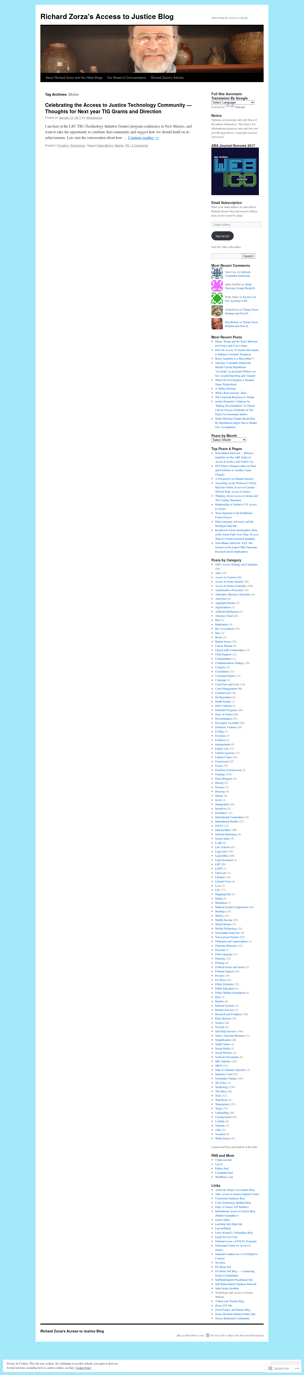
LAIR (218, 843)
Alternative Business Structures (233, 594)
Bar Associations (224, 628)
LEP (217, 864)
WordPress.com (224, 1177)
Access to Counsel (225, 577)
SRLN (219, 1065)
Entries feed (221, 1168)
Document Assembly (227, 723)
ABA (218, 573)
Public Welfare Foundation (230, 992)
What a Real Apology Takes (231, 393)
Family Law (222, 748)
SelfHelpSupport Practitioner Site (234, 1279)
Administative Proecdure (229, 590)
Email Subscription (226, 202)
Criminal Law (223, 693)
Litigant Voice (223, 881)
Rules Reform (223, 1018)
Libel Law (221, 873)
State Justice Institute (227, 1288)
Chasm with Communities (229, 650)
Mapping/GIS (223, 894)
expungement (222, 744)
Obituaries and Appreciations (231, 941)
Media (218, 898)
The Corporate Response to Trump (234, 397)
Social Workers (223, 1052)
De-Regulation (223, 697)
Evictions (220, 735)
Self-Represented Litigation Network (235, 1284)
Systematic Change (226, 1078)
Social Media (222, 1048)
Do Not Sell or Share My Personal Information (237, 1335)
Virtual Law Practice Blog (229, 1301)
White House (222, 1138)
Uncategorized (223, 1117)
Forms (219, 765)
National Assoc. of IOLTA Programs (236, 1241)
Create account (223, 1160)
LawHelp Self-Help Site (228, 1224)
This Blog (220, 1091)
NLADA (220, 1262)
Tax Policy (221, 1082)
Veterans (220, 1125)
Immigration (222, 804)
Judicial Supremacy (226, 834)
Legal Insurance (224, 860)
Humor (219, 795)
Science (219, 1022)
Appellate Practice (225, 603)
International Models (226, 821)
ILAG (218, 800)
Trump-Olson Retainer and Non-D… (241, 311)
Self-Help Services (225, 1031)
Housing (220, 791)
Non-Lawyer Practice (227, 937)
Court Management (226, 688)
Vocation (220, 1134)
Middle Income (223, 920)
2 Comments (140, 145)
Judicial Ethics (223, 830)
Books (219, 637)
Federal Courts (223, 757)
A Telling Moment (225, 388)
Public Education (224, 988)
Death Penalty (223, 701)
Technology (77, 145)
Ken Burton (231, 322)
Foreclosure (221, 761)
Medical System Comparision (231, 907)
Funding (63, 145)
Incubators (221, 813)
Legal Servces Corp (226, 1237)
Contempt (220, 680)
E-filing (219, 731)
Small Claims (222, 1044)
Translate (240, 107)
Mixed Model (223, 924)
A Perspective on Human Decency (234, 478)
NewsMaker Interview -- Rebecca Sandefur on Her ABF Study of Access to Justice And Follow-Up (234, 457)
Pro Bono (220, 980)
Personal (220, 950)
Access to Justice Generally (230, 586)
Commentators (223, 658)
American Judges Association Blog (235, 1190)
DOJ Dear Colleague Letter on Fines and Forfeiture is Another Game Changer (235, 470)
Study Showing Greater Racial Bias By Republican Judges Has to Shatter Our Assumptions (236, 422)
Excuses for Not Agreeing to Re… (240, 299)
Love (218, 885)
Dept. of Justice (224, 714)
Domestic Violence (226, 727)
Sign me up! (222, 236)
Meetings (220, 911)
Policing (219, 962)
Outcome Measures (226, 945)
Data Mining (105, 145)
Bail (217, 620)
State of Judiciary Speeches (230, 1070)
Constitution (222, 671)
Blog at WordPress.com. (190, 1335)
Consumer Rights (225, 676)
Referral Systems (224, 1005)
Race (218, 997)
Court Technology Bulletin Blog (233, 1202)
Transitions (221, 1100)
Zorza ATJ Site (223, 1305)
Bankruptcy (221, 624)
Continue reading (143, 137)
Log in (219, 1164)
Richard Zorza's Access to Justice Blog (107, 16)
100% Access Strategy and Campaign (236, 564)
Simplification (223, 1040)
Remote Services (224, 1010)
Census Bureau (223, 646)
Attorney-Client (224, 616)
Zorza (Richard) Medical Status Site (235, 1314)
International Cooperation (229, 817)
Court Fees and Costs (227, 684)
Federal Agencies (225, 753)
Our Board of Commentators (126, 77)
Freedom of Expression (228, 770)
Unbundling (222, 1112)
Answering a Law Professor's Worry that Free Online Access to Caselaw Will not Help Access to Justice (235, 487)
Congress (220, 667)
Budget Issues (223, 641)
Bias (217, 633)
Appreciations (223, 607)
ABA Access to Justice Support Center (237, 1194)
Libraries (220, 877)
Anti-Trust (221, 598)
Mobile (119, 145)
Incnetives (221, 808)
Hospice (219, 787)
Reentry (219, 1001)
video (218, 1130)
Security (219, 1027)
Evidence (220, 740)
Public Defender (224, 984)
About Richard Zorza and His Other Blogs (74, 77)
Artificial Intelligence (227, 611)
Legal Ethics (222, 855)
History (219, 783)
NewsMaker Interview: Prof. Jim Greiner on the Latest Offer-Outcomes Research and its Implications (236, 547)
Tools (218, 1095)
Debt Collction (223, 705)
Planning (220, 958)
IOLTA (219, 825)
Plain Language (224, 954)
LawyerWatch (223, 1228)
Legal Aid (220, 851)
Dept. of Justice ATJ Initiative (232, 1207)
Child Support (223, 654)
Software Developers (227, 1057)
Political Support (224, 971)
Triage (218, 1108)
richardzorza (94, 117)
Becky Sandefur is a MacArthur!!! (234, 358)
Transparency (222, 1104)
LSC (217, 890)
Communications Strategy (229, 663)
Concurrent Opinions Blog (230, 1198)
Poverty (219, 975)
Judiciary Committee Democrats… (239, 274)
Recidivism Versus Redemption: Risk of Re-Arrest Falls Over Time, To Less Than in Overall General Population (237, 534)
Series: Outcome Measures (230, 1035)
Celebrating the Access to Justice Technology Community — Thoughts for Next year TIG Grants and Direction (118, 108)
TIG (127, 145)
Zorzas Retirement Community (232, 1318)
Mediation (221, 903)
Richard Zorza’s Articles (167, 77)
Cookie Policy (83, 1368)
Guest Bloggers (224, 778)
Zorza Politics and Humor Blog (232, 1309)
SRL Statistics (223, 1061)
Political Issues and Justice (230, 967)
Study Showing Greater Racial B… (241, 286)
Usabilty (220, 1121)
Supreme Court (223, 1074)
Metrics (219, 915)
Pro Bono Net (223, 1267)
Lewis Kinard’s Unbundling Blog (234, 1232)
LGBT (219, 868)
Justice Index (222, 838)
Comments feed (224, 1172)
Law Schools (222, 847)
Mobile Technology (226, 928)
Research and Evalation (228, 1014)
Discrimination (223, 718)
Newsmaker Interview (227, 933)
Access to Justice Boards (229, 581)
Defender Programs (226, 710)
